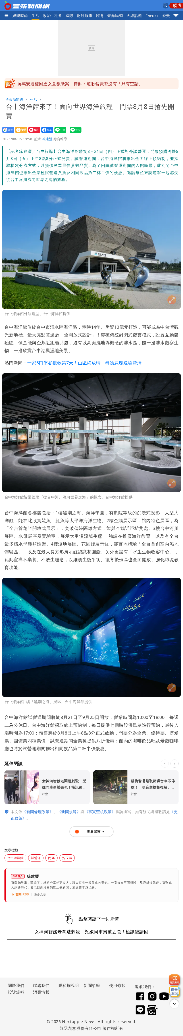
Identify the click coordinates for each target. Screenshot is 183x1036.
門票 (51, 858)
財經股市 (85, 15)
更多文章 (40, 894)
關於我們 (16, 985)
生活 (36, 15)
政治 (47, 15)
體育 (100, 15)
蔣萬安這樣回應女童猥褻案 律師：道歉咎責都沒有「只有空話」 (80, 84)
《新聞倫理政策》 (37, 811)
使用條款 (117, 985)
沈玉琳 (67, 858)
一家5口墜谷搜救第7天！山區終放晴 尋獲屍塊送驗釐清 (84, 363)
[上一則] (165, 764)
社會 (58, 15)
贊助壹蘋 (19, 133)
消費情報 (41, 992)
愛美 (166, 15)
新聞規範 (92, 985)
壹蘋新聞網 (14, 99)
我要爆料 (32, 133)
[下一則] (175, 764)
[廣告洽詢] (174, 991)
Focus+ (152, 15)
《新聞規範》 (69, 811)
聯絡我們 (41, 985)
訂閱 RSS (22, 894)
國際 (69, 15)
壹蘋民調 (115, 15)
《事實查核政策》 (100, 811)
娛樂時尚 (20, 15)
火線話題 (134, 15)
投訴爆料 (16, 992)
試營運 (36, 858)
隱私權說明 (67, 985)
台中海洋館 (15, 858)
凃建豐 (47, 139)
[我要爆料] (174, 979)
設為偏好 (6, 133)
